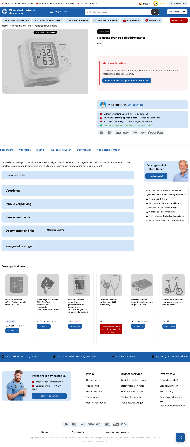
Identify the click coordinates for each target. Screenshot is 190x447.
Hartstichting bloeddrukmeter (48, 20)
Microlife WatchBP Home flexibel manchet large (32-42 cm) (142, 302)
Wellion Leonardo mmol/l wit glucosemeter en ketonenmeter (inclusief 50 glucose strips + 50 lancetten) (78, 305)
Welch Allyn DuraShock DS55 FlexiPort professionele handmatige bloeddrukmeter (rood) (48, 304)
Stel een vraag (136, 104)
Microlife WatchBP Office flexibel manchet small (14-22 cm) (16, 302)
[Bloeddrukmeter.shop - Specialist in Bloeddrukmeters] (20, 12)
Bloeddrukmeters (21, 25)
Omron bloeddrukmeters (77, 20)
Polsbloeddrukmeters (45, 25)
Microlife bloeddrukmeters (105, 20)
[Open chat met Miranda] (180, 437)
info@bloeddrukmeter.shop (49, 381)
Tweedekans (154, 20)
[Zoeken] (155, 12)
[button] (64, 12)
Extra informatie (16, 175)
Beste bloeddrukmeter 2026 (16, 20)
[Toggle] (5, 175)
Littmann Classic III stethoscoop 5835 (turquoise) (108, 302)
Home (5, 25)
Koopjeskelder (133, 20)
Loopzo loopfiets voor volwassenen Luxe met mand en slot (172, 302)
